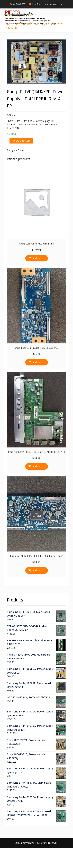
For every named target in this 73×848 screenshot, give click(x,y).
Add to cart (23, 141)
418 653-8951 (19, 4)
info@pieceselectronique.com (47, 4)
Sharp (21, 150)
